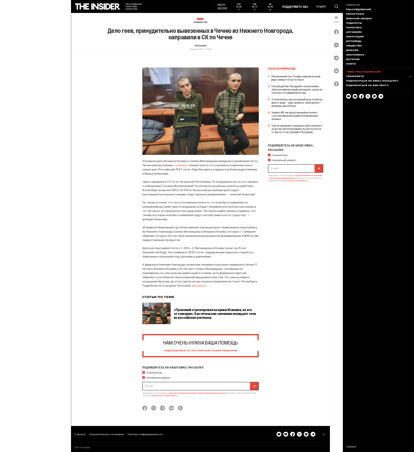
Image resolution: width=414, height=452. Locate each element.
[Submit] (254, 386)
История (353, 60)
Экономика (355, 55)
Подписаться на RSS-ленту (367, 86)
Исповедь (354, 41)
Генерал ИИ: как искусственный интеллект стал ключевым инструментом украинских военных (295, 115)
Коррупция (355, 37)
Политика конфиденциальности (145, 434)
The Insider (200, 45)
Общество (354, 46)
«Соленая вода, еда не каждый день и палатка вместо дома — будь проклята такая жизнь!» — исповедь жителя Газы (297, 102)
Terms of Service (170, 395)
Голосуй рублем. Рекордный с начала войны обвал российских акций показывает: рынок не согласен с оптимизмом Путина (297, 89)
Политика (354, 28)
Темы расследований (363, 72)
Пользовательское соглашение (106, 434)
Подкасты (354, 23)
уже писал (199, 285)
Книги (351, 64)
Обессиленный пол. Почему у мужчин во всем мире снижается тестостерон (295, 78)
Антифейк (354, 32)
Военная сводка (359, 19)
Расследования (358, 10)
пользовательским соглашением (182, 393)
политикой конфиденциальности (212, 393)
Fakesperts (355, 77)
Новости (200, 22)
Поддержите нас (295, 6)
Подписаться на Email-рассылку (372, 81)
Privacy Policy (157, 395)
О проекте (80, 434)
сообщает (181, 165)
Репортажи (355, 14)
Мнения (352, 50)
